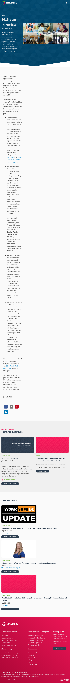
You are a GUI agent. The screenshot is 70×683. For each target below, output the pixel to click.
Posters (30, 662)
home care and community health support (14, 159)
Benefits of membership (9, 653)
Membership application (9, 658)
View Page (42, 471)
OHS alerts (4, 605)
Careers (3, 680)
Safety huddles (33, 653)
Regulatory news (11, 533)
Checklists (31, 655)
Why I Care (4, 568)
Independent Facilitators (36, 638)
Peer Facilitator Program (38, 631)
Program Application (35, 643)
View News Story (10, 483)
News (3, 16)
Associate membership (9, 655)
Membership (6, 649)
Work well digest (14, 568)
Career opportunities (8, 645)
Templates (31, 658)
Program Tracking (34, 645)
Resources (32, 649)
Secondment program (35, 636)
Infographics (32, 660)
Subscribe (59, 648)
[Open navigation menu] (66, 3)
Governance (5, 643)
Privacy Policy (12, 680)
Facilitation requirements (36, 640)
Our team (4, 636)
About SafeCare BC (9, 631)
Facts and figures (7, 638)
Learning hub (32, 665)
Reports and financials (9, 640)
